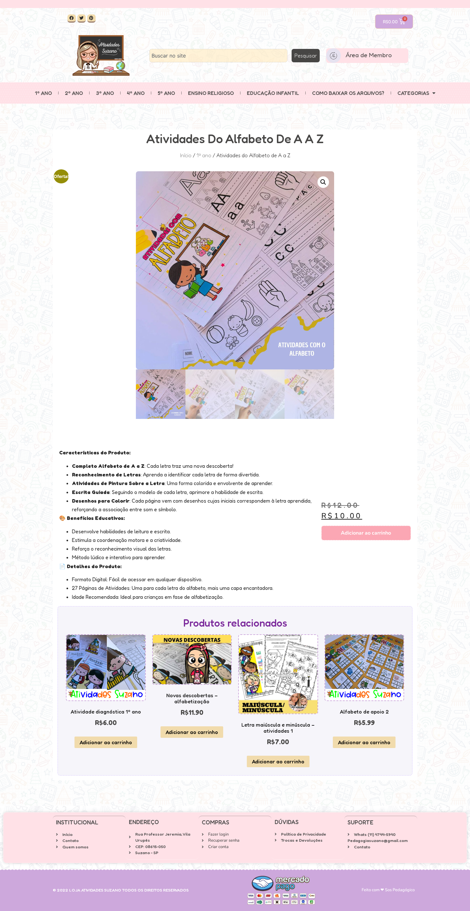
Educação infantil (273, 93)
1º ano (43, 93)
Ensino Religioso (211, 93)
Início (186, 155)
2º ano (74, 93)
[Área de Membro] (333, 55)
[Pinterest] (91, 18)
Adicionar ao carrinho (366, 533)
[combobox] (218, 55)
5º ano (166, 93)
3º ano (105, 93)
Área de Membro (369, 54)
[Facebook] (71, 18)
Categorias (413, 93)
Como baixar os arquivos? (348, 93)
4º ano (136, 93)
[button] (323, 182)
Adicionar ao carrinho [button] (106, 742)
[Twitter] (81, 18)
